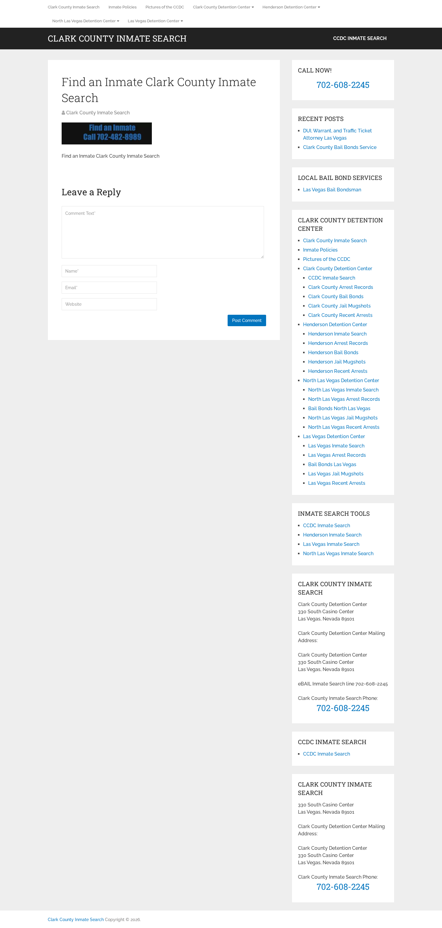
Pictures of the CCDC (165, 7)
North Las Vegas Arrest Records (344, 399)
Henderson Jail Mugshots (337, 362)
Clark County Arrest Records (340, 287)
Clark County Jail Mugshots (339, 306)
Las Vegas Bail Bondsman (332, 190)
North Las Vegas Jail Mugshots (343, 418)
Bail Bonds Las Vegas (332, 464)
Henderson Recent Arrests (337, 371)
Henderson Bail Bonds (333, 352)
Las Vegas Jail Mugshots (336, 474)
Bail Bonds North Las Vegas (339, 408)
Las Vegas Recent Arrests (336, 483)
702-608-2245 (343, 84)
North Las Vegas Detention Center (84, 21)
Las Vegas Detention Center (154, 21)
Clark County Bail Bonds (336, 296)
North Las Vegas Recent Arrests (343, 427)
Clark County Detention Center (221, 7)
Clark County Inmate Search (74, 7)
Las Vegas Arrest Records (337, 455)
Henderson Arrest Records (338, 343)
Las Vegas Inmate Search (336, 446)
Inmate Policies (123, 7)
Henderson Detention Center (289, 7)
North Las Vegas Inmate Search (343, 390)
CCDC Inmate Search (360, 38)
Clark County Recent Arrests (340, 315)
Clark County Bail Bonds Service (339, 147)
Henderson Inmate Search (337, 334)
